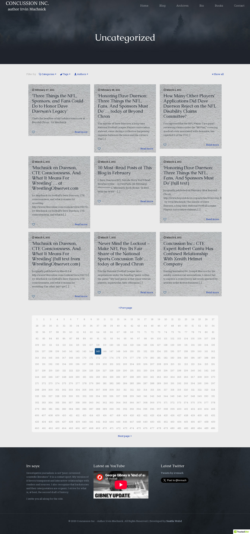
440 (84, 421)
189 (213, 357)
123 (132, 344)
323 (206, 389)
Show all (219, 74)
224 (84, 370)
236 (166, 370)
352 (37, 402)
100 (159, 338)
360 (91, 402)
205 (139, 364)
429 (193, 415)
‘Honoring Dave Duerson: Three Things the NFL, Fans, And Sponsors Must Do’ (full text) (188, 175)
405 (213, 409)
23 (186, 319)
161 (206, 351)
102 (172, 338)
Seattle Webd (174, 521)
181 (159, 357)
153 (152, 351)
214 (199, 364)
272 (44, 383)
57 (50, 332)
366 (132, 402)
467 (84, 428)
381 (50, 409)
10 (98, 319)
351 (213, 396)
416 (105, 415)
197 (84, 364)
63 (91, 332)
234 (152, 370)
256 (118, 377)
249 (71, 377)
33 (71, 325)
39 (111, 325)
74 (165, 332)
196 (78, 364)
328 (57, 396)
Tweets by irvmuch (172, 473)
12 (111, 319)
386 (84, 409)
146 (105, 351)
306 (91, 389)
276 (71, 383)
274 (57, 383)
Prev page (126, 307)
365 (125, 402)
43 (138, 325)
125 (145, 344)
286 (139, 383)
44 (145, 325)
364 (118, 402)
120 (111, 344)
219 (50, 370)
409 (57, 415)
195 (71, 364)
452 (166, 421)
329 (64, 396)
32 (64, 325)
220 (57, 370)
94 (118, 338)
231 (132, 370)
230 (125, 370)
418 (118, 415)
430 (199, 415)
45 (152, 325)
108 (213, 338)
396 (152, 409)
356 (64, 402)
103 (179, 338)
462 (50, 428)
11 (105, 319)
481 (179, 428)
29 (43, 325)
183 (172, 357)
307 (98, 389)
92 (104, 338)
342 (152, 396)
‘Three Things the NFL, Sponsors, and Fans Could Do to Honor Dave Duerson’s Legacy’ (57, 103)
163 (37, 357)
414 (91, 415)
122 (125, 344)
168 (71, 357)
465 (71, 428)
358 (78, 402)
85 (57, 338)
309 (111, 389)
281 (105, 383)
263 (166, 377)
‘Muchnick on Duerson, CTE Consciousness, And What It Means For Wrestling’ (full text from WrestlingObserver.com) (56, 254)
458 (206, 421)
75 (172, 332)
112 (57, 344)
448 (138, 421)
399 (172, 409)
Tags (65, 74)
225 (91, 370)
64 (97, 332)
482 (186, 428)
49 (179, 325)
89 (84, 338)
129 (172, 344)
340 (139, 396)
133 (199, 344)
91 (98, 338)
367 (139, 402)
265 (179, 377)
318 (172, 389)
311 (125, 389)
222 (71, 370)
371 (165, 402)
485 (206, 428)
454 (179, 421)
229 (118, 370)
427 (179, 415)
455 (186, 421)
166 (57, 357)
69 (131, 332)
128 (165, 344)
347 (186, 396)
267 (193, 377)
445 (118, 421)
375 (193, 402)
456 (193, 421)
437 (64, 421)
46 (158, 325)
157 (179, 351)
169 (78, 357)
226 (98, 370)
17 (145, 319)
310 (118, 389)
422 (145, 415)
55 (37, 332)
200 (105, 364)
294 (193, 383)
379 (37, 409)
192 (50, 364)
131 (186, 344)
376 (199, 402)
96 (131, 338)
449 (145, 421)
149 (125, 351)
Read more (81, 132)
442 (98, 421)
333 (91, 396)
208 (159, 364)
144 (91, 351)
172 (98, 357)
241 (199, 370)
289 (159, 383)
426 (172, 415)
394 (139, 409)
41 (125, 325)
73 (159, 332)
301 (57, 389)
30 (50, 325)
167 (64, 357)
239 (186, 370)
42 (131, 325)
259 (139, 377)
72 (152, 332)
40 (118, 325)
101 (165, 338)
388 (98, 409)
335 (105, 396)
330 (71, 396)
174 (111, 357)
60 (70, 332)
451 (159, 421)
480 (172, 428)
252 (91, 377)
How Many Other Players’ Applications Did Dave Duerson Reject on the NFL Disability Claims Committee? (189, 106)
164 (44, 357)
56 (43, 332)
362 (105, 402)
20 (165, 319)
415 (98, 415)
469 (98, 428)
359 (84, 402)
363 (111, 402)
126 (152, 344)
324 (213, 389)
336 (111, 396)
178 (139, 357)
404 (206, 409)
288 (152, 383)
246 (50, 377)
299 (44, 389)
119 (104, 344)
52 (199, 325)
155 (165, 351)
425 (166, 415)
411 (70, 415)
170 (84, 357)
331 (77, 396)
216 (213, 364)
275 (64, 383)
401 (186, 409)
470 (104, 428)
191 (43, 364)
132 (193, 344)
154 (159, 351)
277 (78, 383)
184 (179, 357)
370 (159, 402)
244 (37, 377)
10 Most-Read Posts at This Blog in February (125, 170)
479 (165, 428)
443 (105, 421)
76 (179, 332)
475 (139, 428)
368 (145, 402)
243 (213, 370)
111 (50, 344)
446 (125, 421)
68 (125, 332)
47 (165, 325)
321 (193, 389)
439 (78, 421)
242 (206, 370)
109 (37, 344)
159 (193, 351)
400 (179, 409)
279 (91, 383)
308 (105, 389)
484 (199, 428)
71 (145, 332)
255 (111, 377)
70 (138, 332)
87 (70, 338)
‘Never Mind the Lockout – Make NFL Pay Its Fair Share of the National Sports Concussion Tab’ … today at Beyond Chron (124, 254)
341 (145, 396)
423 (152, 415)
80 (206, 332)
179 (145, 357)
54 (213, 325)
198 (91, 364)
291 (172, 383)
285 (132, 383)
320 (186, 389)
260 (145, 377)
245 (44, 377)
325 (37, 396)
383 (64, 409)
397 (159, 409)
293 (186, 383)
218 (44, 370)
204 (132, 364)
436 (57, 421)
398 (166, 409)
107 (206, 338)
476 (145, 428)
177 (132, 357)
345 (172, 396)
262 (159, 377)
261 (152, 377)
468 (91, 428)
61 (78, 332)
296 (206, 383)
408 (50, 415)
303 (71, 389)
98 (145, 338)
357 (71, 402)
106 (200, 338)
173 (105, 357)
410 (64, 415)
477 (152, 428)
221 (64, 370)
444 (111, 421)
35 (84, 325)
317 (165, 389)
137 (44, 351)
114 (70, 344)
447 (132, 421)
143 (84, 351)
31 (57, 325)
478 (159, 428)
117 (91, 344)
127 (159, 344)
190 (37, 364)
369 (152, 402)
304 (78, 389)
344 (166, 396)
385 (78, 409)
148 (118, 351)
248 (64, 377)
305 (84, 389)
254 (105, 377)
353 (44, 402)
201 (111, 364)
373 (179, 402)
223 (78, 370)
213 (193, 364)
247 (57, 377)
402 (193, 409)
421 (138, 415)
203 (125, 364)
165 (50, 357)
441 (91, 421)
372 (172, 402)
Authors (81, 74)
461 (44, 428)
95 (125, 338)
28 (37, 325)
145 (98, 351)
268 (199, 377)
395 (145, 409)
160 (200, 351)
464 (64, 428)
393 (132, 409)
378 (213, 402)
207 (152, 364)
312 (132, 389)
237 (172, 370)
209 (166, 364)
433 (37, 421)
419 (125, 415)
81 (213, 332)
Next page (124, 436)
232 (139, 370)
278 (84, 383)
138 (50, 351)
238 (179, 370)
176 (125, 357)
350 (206, 396)
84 (50, 338)
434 (44, 421)
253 (98, 377)
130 (179, 344)
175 (118, 357)
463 (57, 428)
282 (111, 383)
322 (200, 389)
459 (213, 421)
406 (37, 415)
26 (206, 319)
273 (50, 383)
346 (179, 396)
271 (37, 383)
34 (77, 325)
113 (64, 344)
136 (37, 351)
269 (206, 377)
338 (125, 396)
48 (172, 325)
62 (84, 332)
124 (138, 344)
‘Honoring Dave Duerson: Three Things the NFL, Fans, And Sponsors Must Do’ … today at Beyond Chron (123, 106)
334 (98, 396)
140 (64, 351)
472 (118, 428)
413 (84, 415)
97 (138, 338)
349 (199, 396)
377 (206, 402)
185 (186, 357)
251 (84, 377)
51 (193, 325)
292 (179, 383)
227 (105, 370)
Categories (48, 74)
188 (206, 357)
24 (192, 319)
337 (118, 396)
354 (50, 402)
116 (84, 344)
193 (57, 364)
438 (71, 421)
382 (57, 409)
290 (166, 383)
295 (199, 383)
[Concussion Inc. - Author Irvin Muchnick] (26, 5)
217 (37, 370)
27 (213, 319)
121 (118, 344)
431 (206, 415)
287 (145, 383)
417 (111, 415)
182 (165, 357)
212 (186, 364)
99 (152, 338)
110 (43, 344)
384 (71, 409)
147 (111, 351)
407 (44, 415)
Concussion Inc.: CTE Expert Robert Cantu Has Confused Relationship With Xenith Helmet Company (188, 254)
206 (145, 364)
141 (70, 351)
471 (111, 428)
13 (118, 319)
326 (44, 396)
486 (213, 428)
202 (118, 364)
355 (57, 402)
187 (200, 357)
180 (152, 357)
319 (179, 389)
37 (98, 325)
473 (125, 428)
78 (192, 332)
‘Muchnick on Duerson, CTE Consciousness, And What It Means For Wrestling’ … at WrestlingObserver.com (56, 178)
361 (98, 402)
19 (159, 319)
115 (77, 344)
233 (145, 370)
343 (159, 396)
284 (125, 383)
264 (172, 377)
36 (91, 325)
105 (193, 338)
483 (193, 428)
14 (125, 319)
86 (64, 338)
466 (77, 428)
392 (125, 409)
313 (138, 389)
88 (77, 338)
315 (152, 389)
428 (186, 415)
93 (111, 338)
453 (172, 421)
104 (186, 338)
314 (145, 389)
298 (37, 389)
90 (91, 338)
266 (186, 377)
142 (77, 351)
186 (193, 357)
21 (172, 319)
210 (172, 364)
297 (213, 383)
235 (159, 370)
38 (104, 325)
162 (213, 351)
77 (185, 332)
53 (206, 325)
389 (105, 409)
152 (145, 351)
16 (138, 319)
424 (159, 415)
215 (206, 364)
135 (213, 344)
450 (152, 421)
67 (118, 332)
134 (206, 344)
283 (118, 383)
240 (193, 370)
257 (125, 377)
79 (199, 332)
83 (43, 338)
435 (50, 421)
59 (64, 332)
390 (111, 409)
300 (50, 389)
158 (186, 351)
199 (98, 364)
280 (98, 383)
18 (152, 319)
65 (104, 332)
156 (172, 351)
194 (64, 364)
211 (179, 364)
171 (91, 357)
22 (179, 319)
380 (44, 409)
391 (118, 409)
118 (98, 344)
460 (37, 428)
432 (213, 415)
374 (186, 402)
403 (199, 409)
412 (77, 415)
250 (78, 377)
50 (186, 325)
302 (64, 389)
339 (132, 396)
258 (132, 377)
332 (84, 396)
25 (199, 319)
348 (193, 396)
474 (132, 428)
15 (132, 319)
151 (138, 351)
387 (91, 409)
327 (50, 396)
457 (199, 421)
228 (111, 370)
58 (57, 332)
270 (213, 377)
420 (132, 415)
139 (57, 351)
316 (159, 389)
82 (37, 338)
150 (132, 351)
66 (111, 332)
